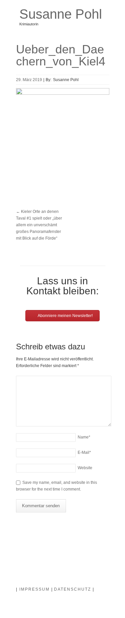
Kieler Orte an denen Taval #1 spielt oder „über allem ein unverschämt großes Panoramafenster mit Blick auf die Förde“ (39, 225)
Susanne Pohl (60, 14)
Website (85, 468)
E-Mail (84, 452)
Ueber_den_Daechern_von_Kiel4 (60, 55)
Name (84, 437)
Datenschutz (72, 589)
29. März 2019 (29, 79)
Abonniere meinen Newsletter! (65, 315)
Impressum (34, 589)
